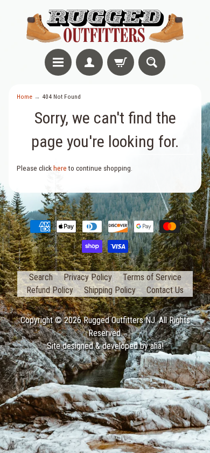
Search (41, 277)
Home (24, 96)
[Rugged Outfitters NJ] (105, 26)
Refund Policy (49, 290)
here (60, 168)
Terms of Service (152, 277)
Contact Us (165, 290)
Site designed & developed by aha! (105, 346)
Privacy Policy (88, 277)
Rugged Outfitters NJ (119, 320)
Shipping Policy (110, 290)
